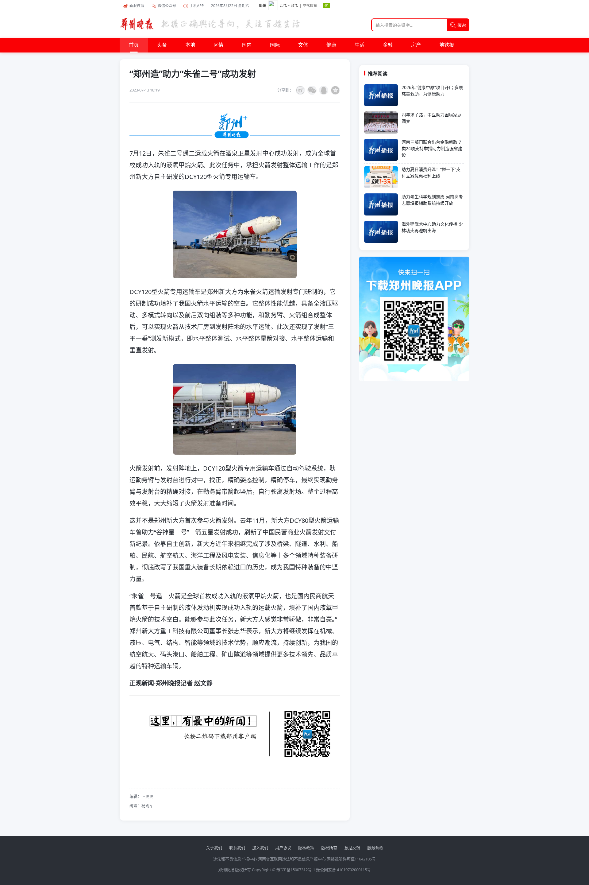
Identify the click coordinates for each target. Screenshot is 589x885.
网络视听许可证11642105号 (351, 859)
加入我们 (260, 847)
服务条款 (375, 847)
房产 (416, 45)
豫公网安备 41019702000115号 (343, 869)
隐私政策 (306, 847)
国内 (247, 45)
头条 (162, 45)
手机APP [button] (197, 5)
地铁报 (446, 45)
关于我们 (214, 847)
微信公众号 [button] (167, 5)
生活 (359, 45)
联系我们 (237, 847)
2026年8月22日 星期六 (230, 5)
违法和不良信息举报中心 (235, 859)
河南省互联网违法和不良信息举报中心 (292, 859)
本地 (190, 45)
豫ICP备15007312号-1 (295, 869)
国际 (275, 45)
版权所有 (329, 847)
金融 (388, 45)
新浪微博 (136, 5)
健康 (331, 45)
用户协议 (283, 847)
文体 (303, 45)
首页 (134, 45)
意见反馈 (352, 847)
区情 (218, 45)
